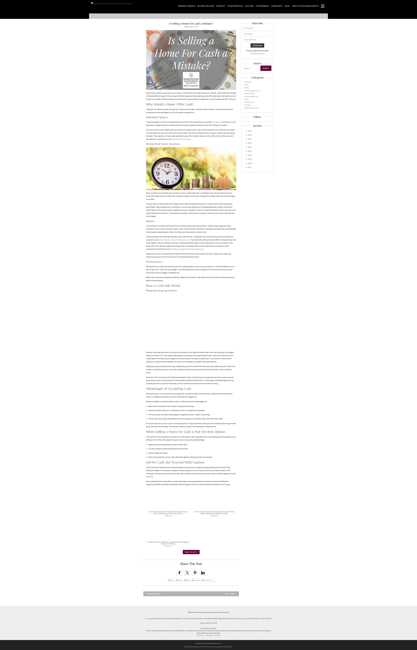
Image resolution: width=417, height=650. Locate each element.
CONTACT (220, 6)
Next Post (230, 594)
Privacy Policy (200, 635)
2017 (249, 167)
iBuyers (179, 580)
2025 (250, 135)
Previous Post (154, 594)
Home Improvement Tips (251, 108)
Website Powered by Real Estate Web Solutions (208, 643)
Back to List (190, 552)
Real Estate (207, 580)
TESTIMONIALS (262, 6)
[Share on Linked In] (203, 573)
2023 (250, 143)
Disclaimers (220, 647)
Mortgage (247, 105)
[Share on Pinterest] (195, 573)
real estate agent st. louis (252, 91)
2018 (250, 163)
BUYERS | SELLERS (206, 6)
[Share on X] (187, 573)
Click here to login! (257, 53)
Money (172, 580)
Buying (246, 88)
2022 (250, 147)
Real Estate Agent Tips (251, 96)
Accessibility (209, 635)
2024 (250, 139)
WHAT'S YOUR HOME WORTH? (305, 6)
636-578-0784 (211, 623)
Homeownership (249, 93)
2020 (250, 155)
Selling (187, 580)
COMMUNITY (277, 6)
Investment (196, 580)
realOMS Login (228, 647)
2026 (250, 131)
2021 (250, 151)
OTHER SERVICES (235, 6)
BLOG (287, 6)
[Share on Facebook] (179, 573)
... (213, 580)
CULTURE (249, 6)
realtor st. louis (248, 102)
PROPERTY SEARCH (186, 6)
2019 (250, 159)
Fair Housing (217, 635)
